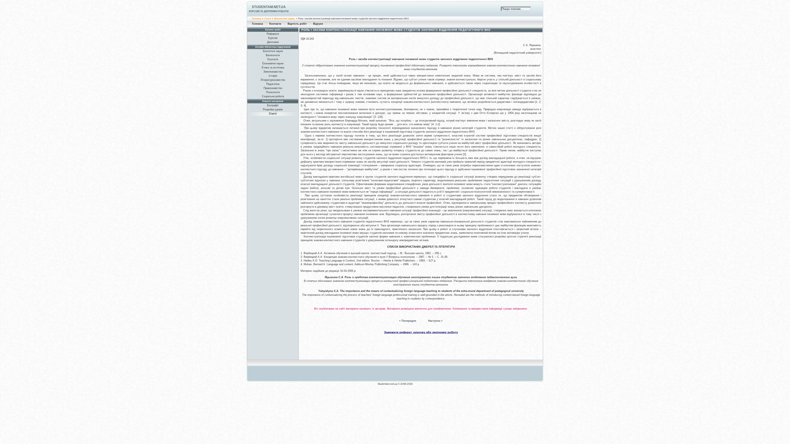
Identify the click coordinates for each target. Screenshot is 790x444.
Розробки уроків (273, 109)
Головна (256, 18)
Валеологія (273, 55)
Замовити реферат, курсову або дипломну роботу (421, 332)
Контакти (275, 23)
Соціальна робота (273, 96)
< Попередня (407, 320)
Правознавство (273, 88)
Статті (267, 18)
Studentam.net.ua (269, 7)
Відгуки (318, 23)
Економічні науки (272, 63)
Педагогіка (272, 84)
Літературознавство (272, 79)
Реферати (273, 33)
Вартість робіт (297, 23)
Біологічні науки (273, 51)
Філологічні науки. (284, 18)
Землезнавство (272, 71)
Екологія (272, 59)
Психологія (273, 92)
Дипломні (273, 42)
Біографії (273, 105)
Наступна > (435, 320)
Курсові (273, 37)
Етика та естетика (273, 67)
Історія (273, 75)
